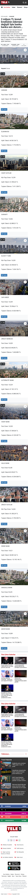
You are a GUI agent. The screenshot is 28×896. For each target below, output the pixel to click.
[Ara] (23, 2)
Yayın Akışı (18, 876)
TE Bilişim (9, 894)
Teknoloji (4, 876)
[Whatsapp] (19, 840)
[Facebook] (8, 840)
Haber (13, 7)
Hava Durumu (20, 844)
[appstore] (14, 864)
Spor (13, 876)
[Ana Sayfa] (2, 7)
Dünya (25, 7)
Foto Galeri (4, 16)
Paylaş (5, 109)
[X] (11, 840)
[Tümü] (26, 754)
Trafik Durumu (19, 848)
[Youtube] (17, 840)
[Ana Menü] (25, 2)
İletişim (24, 876)
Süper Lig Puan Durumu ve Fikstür (5, 852)
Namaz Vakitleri (7, 848)
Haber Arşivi (20, 857)
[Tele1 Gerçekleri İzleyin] (5, 2)
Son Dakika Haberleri (8, 857)
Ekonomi (19, 7)
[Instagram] (14, 840)
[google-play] (14, 868)
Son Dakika (7, 7)
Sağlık (9, 876)
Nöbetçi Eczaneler (7, 844)
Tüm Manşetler (20, 852)
